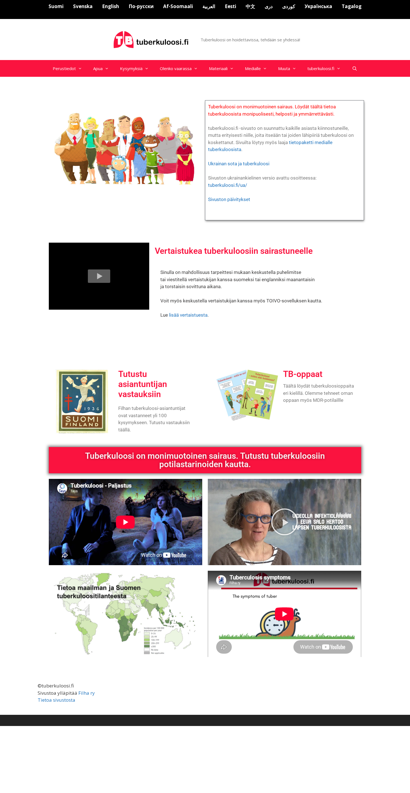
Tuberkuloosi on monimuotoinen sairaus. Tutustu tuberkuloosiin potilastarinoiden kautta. (205, 460)
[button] (99, 276)
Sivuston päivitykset (229, 199)
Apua (98, 68)
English (110, 6)
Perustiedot (64, 68)
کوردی (288, 6)
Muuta (284, 68)
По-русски (141, 6)
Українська (318, 6)
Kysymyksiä (131, 68)
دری (269, 6)
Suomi (56, 6)
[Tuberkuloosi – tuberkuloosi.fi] (152, 39)
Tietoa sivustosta (56, 700)
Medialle (253, 68)
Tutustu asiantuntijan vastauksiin (142, 384)
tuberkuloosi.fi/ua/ (227, 185)
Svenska (83, 6)
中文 (250, 6)
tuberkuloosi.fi (320, 68)
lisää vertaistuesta (188, 315)
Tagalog (351, 6)
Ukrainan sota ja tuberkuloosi (238, 163)
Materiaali (218, 68)
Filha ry (86, 693)
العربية (208, 6)
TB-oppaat (302, 374)
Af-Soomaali (178, 6)
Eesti (230, 6)
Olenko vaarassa (176, 68)
